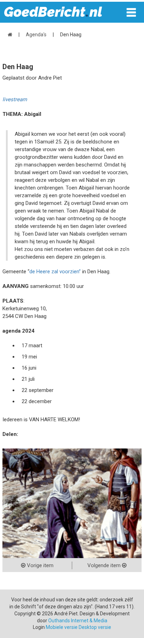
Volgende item (104, 565)
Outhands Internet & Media (77, 620)
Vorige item (39, 565)
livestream (14, 99)
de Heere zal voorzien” (55, 271)
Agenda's (36, 34)
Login (39, 627)
